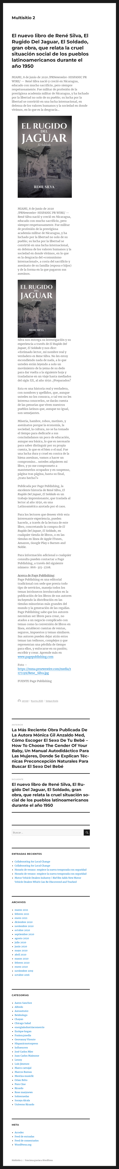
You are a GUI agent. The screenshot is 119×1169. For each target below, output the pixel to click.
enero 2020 (21, 966)
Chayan (19, 1019)
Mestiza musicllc (24, 1076)
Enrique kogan (23, 1031)
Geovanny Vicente (25, 1039)
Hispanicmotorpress (26, 1043)
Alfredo (19, 1006)
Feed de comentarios (27, 1140)
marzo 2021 (21, 909)
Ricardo (19, 1088)
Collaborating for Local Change (32, 861)
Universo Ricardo (24, 1104)
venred (25, 701)
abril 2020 (20, 954)
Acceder (19, 1132)
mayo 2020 (21, 950)
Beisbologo (21, 1015)
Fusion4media (23, 1035)
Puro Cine (20, 1084)
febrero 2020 (22, 962)
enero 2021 (21, 918)
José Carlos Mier (24, 1051)
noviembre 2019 (24, 970)
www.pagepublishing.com (35, 656)
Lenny (18, 1059)
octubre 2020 (22, 930)
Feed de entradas (24, 1136)
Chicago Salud (23, 1023)
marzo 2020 (21, 958)
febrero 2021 (22, 913)
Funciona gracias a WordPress (39, 1160)
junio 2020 (21, 946)
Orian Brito (21, 1080)
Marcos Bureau (23, 1071)
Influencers (21, 1047)
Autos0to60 (21, 1011)
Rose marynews (24, 1092)
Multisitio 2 (23, 17)
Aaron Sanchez (23, 1002)
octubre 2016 (22, 974)
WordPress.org (23, 1144)
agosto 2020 (22, 938)
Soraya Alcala (52, 701)
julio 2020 (20, 942)
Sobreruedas (22, 1096)
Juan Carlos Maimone (27, 1055)
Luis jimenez (22, 1063)
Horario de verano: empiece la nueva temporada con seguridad (50, 869)
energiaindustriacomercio (29, 1027)
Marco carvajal (23, 1067)
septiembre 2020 (24, 934)
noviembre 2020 (24, 926)
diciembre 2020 (24, 922)
